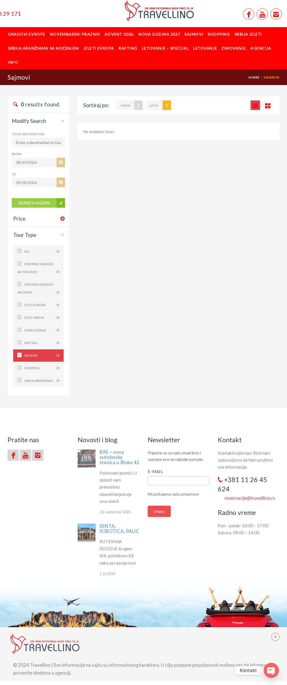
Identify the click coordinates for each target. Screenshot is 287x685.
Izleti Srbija (41, 317)
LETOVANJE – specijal (165, 48)
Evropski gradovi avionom (38, 288)
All (41, 251)
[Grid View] (267, 105)
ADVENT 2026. (119, 34)
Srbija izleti (248, 34)
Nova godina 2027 (159, 34)
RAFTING (128, 48)
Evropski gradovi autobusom (38, 268)
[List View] (255, 105)
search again (34, 202)
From (17, 154)
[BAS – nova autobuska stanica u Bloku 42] (87, 459)
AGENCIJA (260, 48)
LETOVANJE (205, 48)
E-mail (155, 471)
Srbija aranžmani (41, 380)
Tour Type (24, 235)
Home (254, 77)
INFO (13, 62)
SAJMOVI (193, 34)
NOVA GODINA (41, 330)
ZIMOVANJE (233, 48)
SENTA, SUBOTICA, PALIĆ (119, 528)
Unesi (159, 511)
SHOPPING (219, 34)
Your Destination (28, 134)
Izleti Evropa (99, 48)
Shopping (41, 368)
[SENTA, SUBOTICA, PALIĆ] (87, 533)
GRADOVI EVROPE (26, 34)
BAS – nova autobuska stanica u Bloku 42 (119, 457)
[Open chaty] (271, 670)
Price (19, 219)
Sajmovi (41, 355)
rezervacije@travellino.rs (249, 498)
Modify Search (29, 121)
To (14, 174)
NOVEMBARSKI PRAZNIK (75, 34)
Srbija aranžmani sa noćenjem (43, 48)
